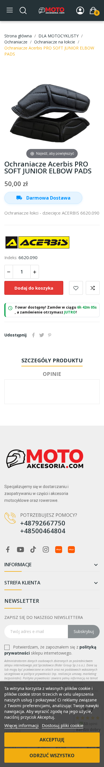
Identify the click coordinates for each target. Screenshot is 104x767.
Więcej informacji (21, 725)
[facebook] (7, 549)
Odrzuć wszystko (52, 755)
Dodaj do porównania (93, 288)
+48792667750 (42, 523)
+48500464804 (42, 530)
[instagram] (45, 549)
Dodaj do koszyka (33, 288)
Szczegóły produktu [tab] (52, 360)
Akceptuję (52, 740)
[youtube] (20, 549)
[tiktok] (33, 549)
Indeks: (10, 257)
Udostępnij (33, 335)
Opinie (52, 373)
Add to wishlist (76, 288)
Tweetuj (42, 335)
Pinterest (50, 335)
